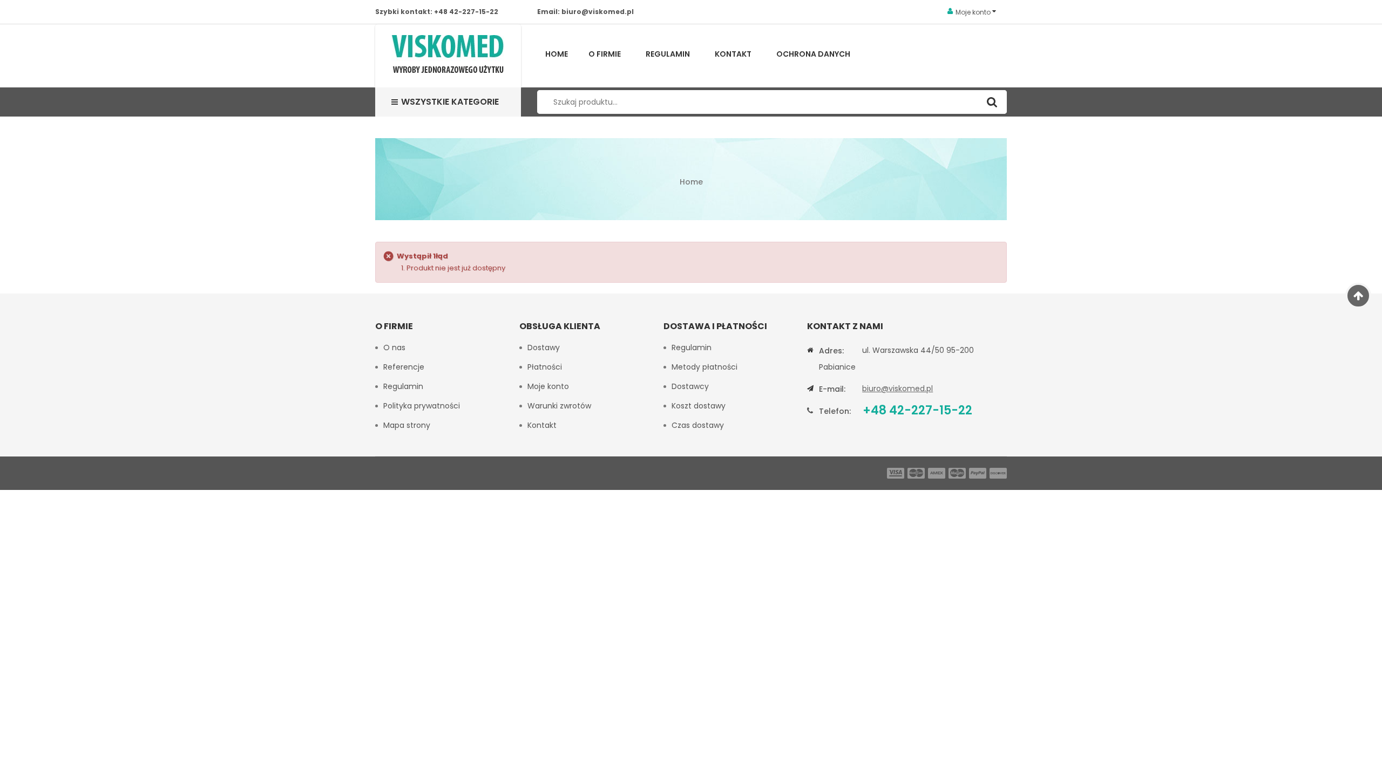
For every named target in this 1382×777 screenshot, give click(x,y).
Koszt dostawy (699, 405)
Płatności (544, 367)
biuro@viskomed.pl (597, 11)
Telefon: (835, 411)
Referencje (403, 367)
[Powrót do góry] (1358, 295)
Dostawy (543, 347)
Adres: (831, 350)
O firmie (604, 54)
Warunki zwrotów (559, 405)
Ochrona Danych (813, 54)
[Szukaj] (992, 102)
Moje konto (548, 386)
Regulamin (668, 54)
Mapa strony (406, 425)
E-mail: (832, 389)
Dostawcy (690, 386)
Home (556, 54)
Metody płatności (704, 367)
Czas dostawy (698, 425)
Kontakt (733, 54)
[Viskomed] (448, 55)
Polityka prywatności (421, 405)
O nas (394, 347)
